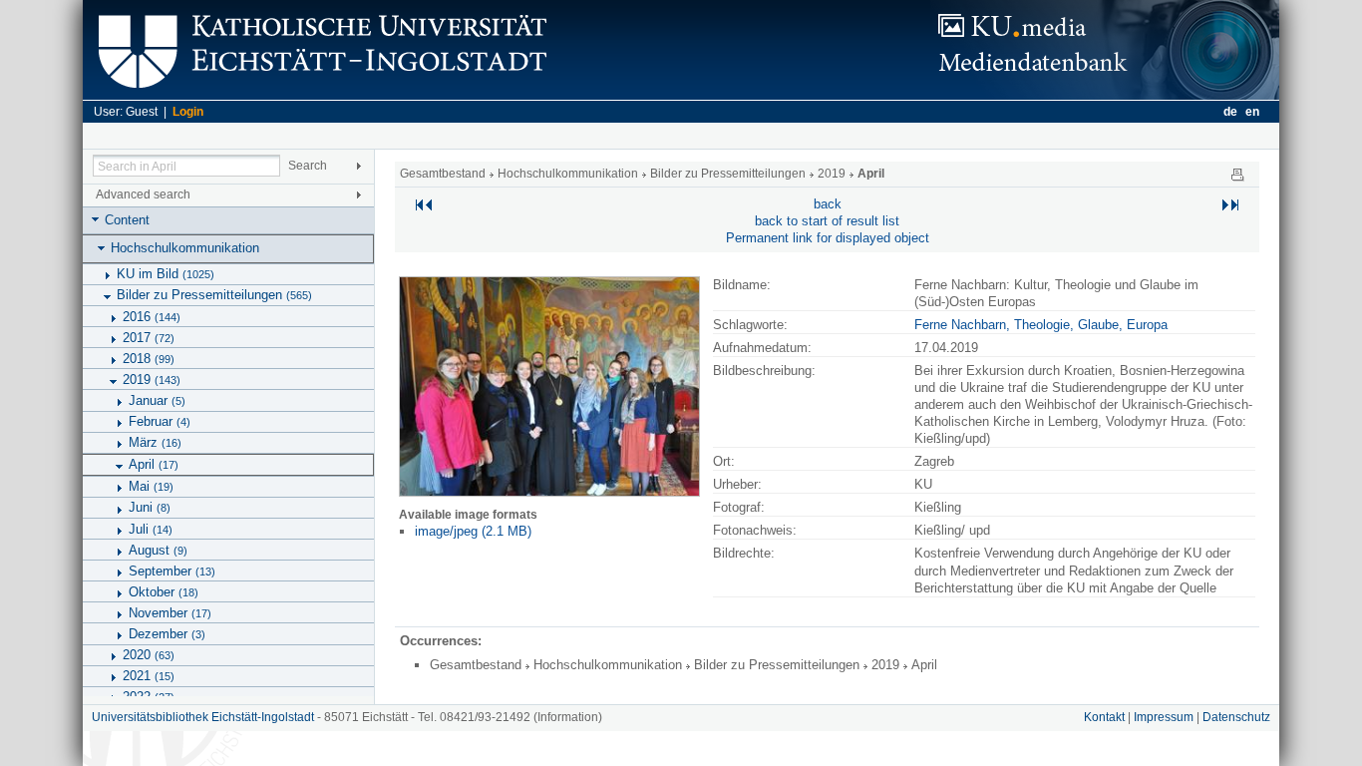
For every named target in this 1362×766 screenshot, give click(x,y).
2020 (148, 654)
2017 (148, 337)
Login (187, 112)
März (155, 442)
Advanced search (143, 194)
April (153, 464)
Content (127, 219)
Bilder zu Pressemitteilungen (214, 294)
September (172, 571)
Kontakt (1104, 717)
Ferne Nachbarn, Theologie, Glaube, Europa (1041, 324)
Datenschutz (1236, 717)
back (828, 203)
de (1230, 112)
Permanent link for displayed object (827, 237)
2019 (151, 379)
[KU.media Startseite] (1104, 95)
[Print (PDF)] (1237, 174)
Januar (157, 400)
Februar (159, 421)
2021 (148, 675)
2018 (148, 358)
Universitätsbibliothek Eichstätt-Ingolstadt (203, 717)
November (170, 612)
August (158, 550)
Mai (151, 486)
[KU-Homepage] (319, 95)
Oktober (163, 591)
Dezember (167, 633)
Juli (150, 529)
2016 (151, 316)
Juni (149, 507)
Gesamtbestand (443, 174)
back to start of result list (827, 220)
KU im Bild (165, 273)
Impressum (1163, 717)
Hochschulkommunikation (185, 247)
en (1252, 112)
